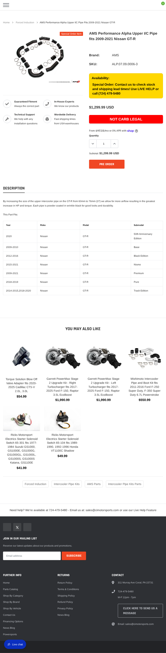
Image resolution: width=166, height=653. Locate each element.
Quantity (94, 135)
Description (14, 188)
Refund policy (65, 602)
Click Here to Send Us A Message (140, 610)
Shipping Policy (66, 595)
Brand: (94, 55)
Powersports (10, 634)
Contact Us (9, 615)
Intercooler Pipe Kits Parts (124, 484)
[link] (7, 527)
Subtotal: (94, 153)
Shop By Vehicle (12, 608)
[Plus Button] (114, 144)
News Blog (9, 627)
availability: (100, 78)
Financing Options (13, 621)
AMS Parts (94, 484)
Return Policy (64, 582)
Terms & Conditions (68, 589)
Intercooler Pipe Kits (67, 484)
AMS (115, 55)
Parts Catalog (10, 589)
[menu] (6, 5)
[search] (16, 5)
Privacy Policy (65, 608)
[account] (151, 5)
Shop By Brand (11, 602)
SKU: (93, 64)
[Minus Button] (93, 144)
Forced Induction (25, 22)
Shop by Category (13, 595)
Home (6, 22)
